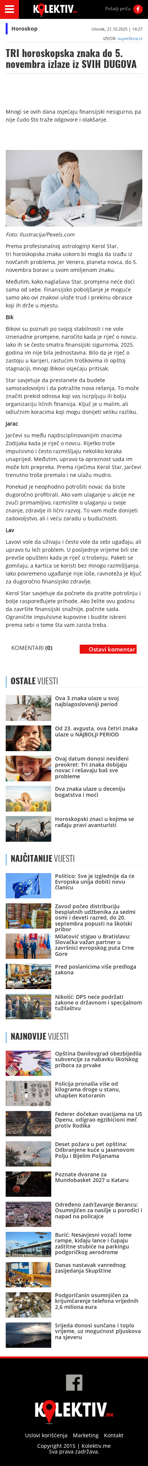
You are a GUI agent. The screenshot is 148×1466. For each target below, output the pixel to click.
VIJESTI (43, 858)
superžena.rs (130, 38)
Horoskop (24, 28)
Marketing (86, 1435)
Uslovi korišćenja (46, 1435)
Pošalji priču (118, 8)
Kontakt (113, 1435)
